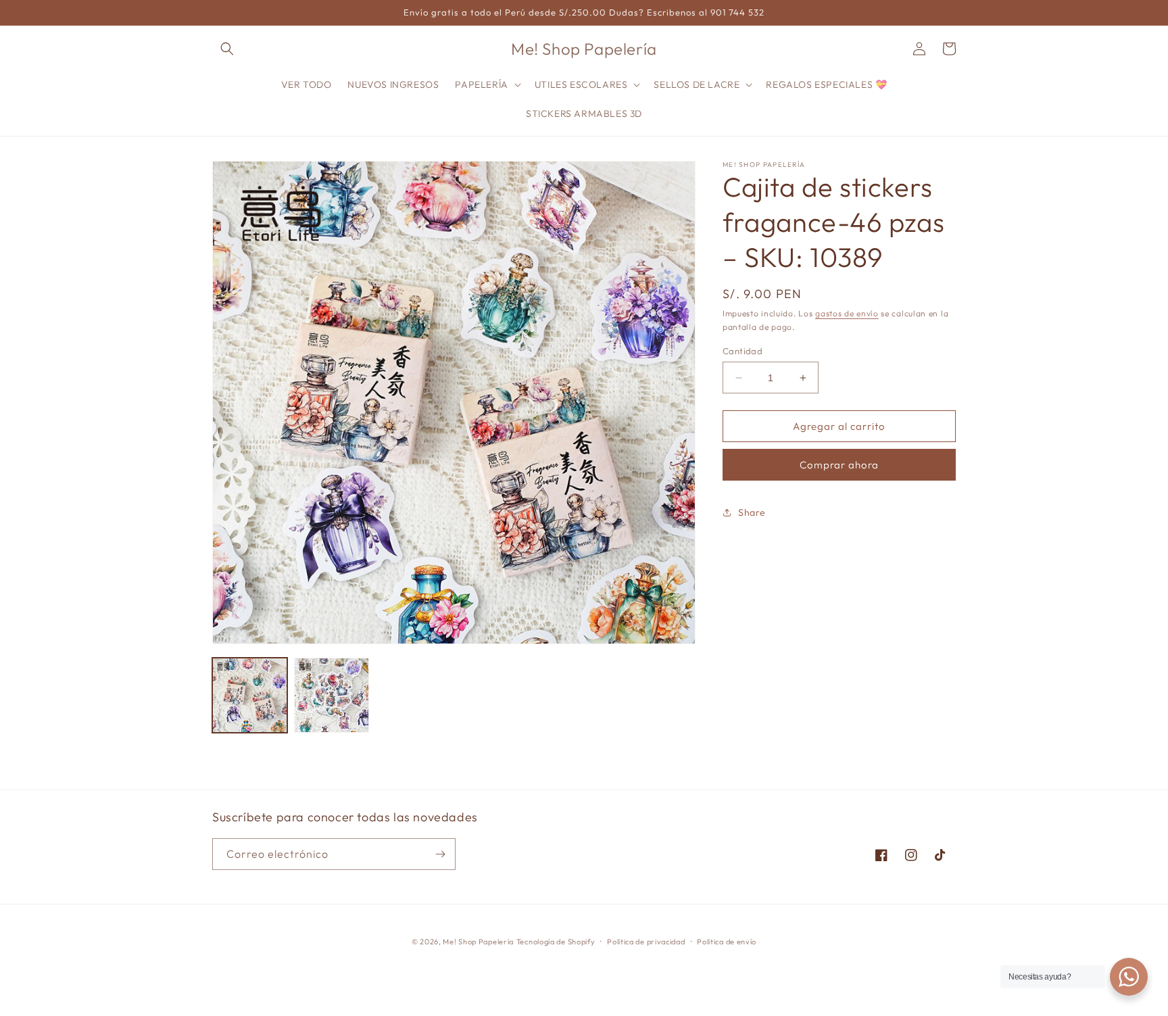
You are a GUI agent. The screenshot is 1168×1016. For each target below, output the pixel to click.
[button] (227, 49)
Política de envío (726, 941)
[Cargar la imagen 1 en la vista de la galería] (249, 695)
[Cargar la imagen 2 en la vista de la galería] (331, 695)
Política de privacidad (646, 941)
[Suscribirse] (440, 854)
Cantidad (742, 350)
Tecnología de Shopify (555, 941)
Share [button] (752, 512)
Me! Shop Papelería (478, 941)
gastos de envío (847, 313)
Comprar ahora (839, 464)
